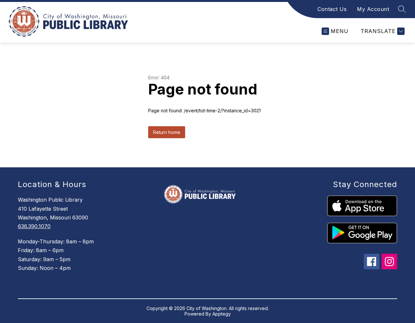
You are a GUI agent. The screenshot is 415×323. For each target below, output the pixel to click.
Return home (166, 132)
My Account (373, 9)
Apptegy (221, 314)
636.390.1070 (34, 226)
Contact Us (332, 9)
